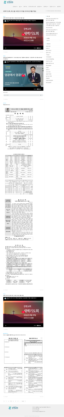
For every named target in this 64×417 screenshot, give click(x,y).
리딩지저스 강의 (49, 61)
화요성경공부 (48, 82)
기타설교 (48, 54)
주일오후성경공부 (49, 80)
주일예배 (48, 78)
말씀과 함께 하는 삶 (5, 333)
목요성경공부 (48, 65)
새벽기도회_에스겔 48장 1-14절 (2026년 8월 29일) (13, 295)
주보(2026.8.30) (6, 104)
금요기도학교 (48, 50)
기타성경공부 (48, 56)
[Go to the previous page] (4, 401)
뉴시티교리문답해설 (50, 59)
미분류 (47, 67)
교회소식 (48, 48)
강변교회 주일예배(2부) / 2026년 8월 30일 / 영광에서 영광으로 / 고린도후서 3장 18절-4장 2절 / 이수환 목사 (53, 24)
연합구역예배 (48, 74)
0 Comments (6, 99)
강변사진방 (48, 46)
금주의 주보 (48, 52)
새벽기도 (4, 16)
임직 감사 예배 (49, 76)
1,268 (23, 401)
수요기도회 (48, 71)
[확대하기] (42, 337)
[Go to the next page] (25, 401)
